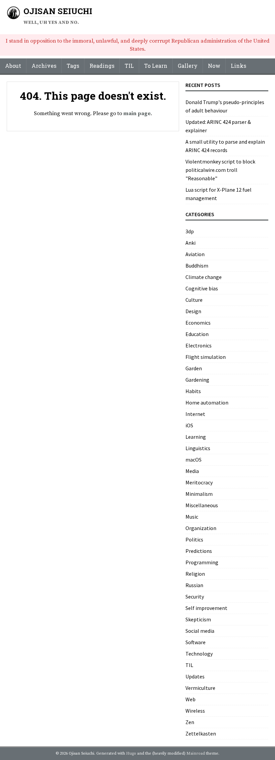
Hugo (131, 753)
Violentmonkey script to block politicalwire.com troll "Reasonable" (220, 170)
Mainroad (195, 753)
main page (137, 113)
